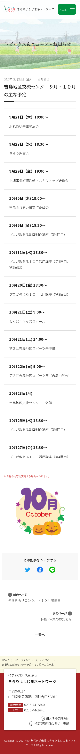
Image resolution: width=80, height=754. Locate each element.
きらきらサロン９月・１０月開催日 (34, 598)
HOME (5, 660)
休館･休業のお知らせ (56, 616)
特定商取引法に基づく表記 (51, 723)
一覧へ (40, 634)
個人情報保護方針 (57, 718)
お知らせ (43, 79)
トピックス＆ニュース (25, 660)
